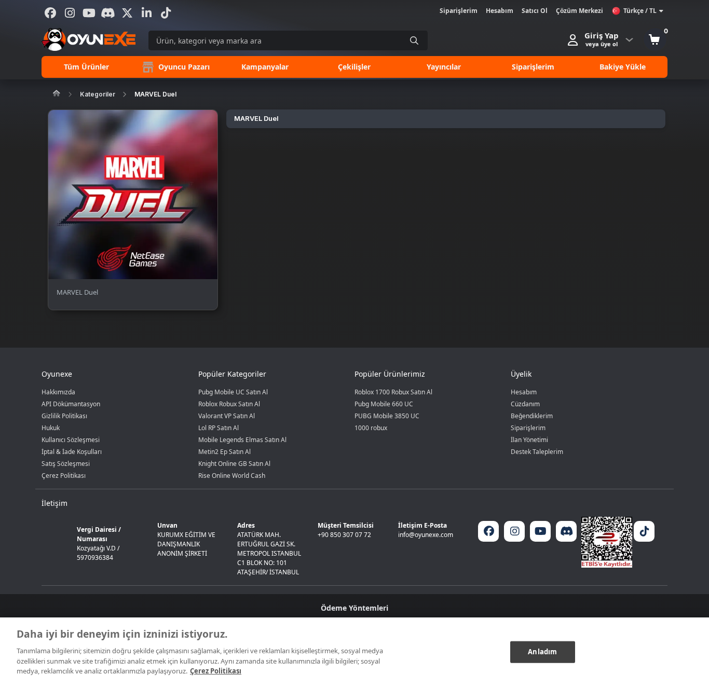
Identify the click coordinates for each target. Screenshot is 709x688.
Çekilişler (354, 67)
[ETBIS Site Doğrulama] (606, 542)
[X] (127, 13)
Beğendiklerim (532, 415)
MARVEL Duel (155, 94)
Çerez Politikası (64, 475)
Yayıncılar (444, 67)
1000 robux (370, 427)
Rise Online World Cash (231, 475)
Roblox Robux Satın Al (229, 404)
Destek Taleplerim (537, 451)
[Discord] (108, 13)
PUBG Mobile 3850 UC (386, 415)
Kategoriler (97, 94)
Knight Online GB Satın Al (234, 463)
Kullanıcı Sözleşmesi (71, 439)
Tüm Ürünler (86, 67)
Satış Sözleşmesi (66, 463)
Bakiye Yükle (622, 67)
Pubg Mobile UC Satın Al (233, 392)
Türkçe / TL (640, 10)
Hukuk (51, 427)
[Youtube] (89, 13)
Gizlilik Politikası (64, 415)
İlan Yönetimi (529, 439)
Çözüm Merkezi (579, 10)
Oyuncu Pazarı (183, 67)
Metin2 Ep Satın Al (224, 451)
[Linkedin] (146, 13)
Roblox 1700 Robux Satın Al (393, 392)
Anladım (542, 651)
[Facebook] (50, 13)
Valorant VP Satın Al (226, 415)
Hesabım (499, 10)
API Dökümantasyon (71, 404)
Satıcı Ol (535, 10)
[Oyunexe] (88, 39)
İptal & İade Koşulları (72, 451)
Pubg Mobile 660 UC (383, 404)
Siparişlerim (459, 10)
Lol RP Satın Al (218, 427)
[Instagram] (69, 13)
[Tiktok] (165, 13)
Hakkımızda (58, 392)
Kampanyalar (265, 67)
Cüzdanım (525, 404)
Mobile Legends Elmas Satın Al (242, 439)
